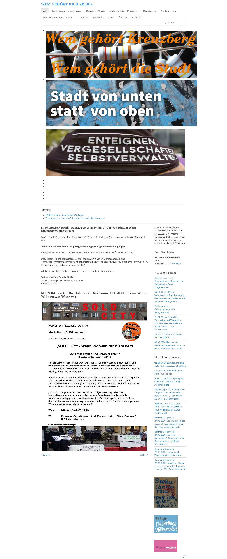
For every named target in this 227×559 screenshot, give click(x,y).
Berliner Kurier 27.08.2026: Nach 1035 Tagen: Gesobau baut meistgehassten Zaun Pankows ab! (168, 408)
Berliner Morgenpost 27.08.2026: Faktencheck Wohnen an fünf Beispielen (167, 452)
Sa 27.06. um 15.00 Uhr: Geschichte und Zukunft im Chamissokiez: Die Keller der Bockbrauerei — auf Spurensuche (168, 323)
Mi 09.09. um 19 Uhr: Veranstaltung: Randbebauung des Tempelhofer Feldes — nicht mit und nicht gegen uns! (170, 297)
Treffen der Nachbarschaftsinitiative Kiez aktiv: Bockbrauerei (75, 218)
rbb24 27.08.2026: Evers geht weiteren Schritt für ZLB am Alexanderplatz (169, 381)
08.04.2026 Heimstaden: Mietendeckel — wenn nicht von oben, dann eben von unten (169, 345)
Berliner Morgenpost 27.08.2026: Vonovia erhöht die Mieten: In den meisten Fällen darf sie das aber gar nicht (169, 422)
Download (175, 263)
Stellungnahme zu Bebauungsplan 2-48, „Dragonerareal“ (164, 309)
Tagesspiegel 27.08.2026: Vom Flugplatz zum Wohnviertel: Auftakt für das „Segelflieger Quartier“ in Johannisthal (169, 394)
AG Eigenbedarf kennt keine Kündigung (65, 215)
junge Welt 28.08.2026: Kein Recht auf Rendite (168, 372)
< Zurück (45, 455)
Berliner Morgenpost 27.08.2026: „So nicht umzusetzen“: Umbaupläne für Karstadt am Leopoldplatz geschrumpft (169, 437)
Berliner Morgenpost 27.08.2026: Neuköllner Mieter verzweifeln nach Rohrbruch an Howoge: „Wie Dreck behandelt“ (170, 464)
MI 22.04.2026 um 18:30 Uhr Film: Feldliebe (168, 336)
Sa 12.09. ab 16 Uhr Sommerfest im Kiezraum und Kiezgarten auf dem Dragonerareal (168, 283)
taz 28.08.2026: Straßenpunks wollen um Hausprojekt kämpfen (170, 364)
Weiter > (144, 455)
